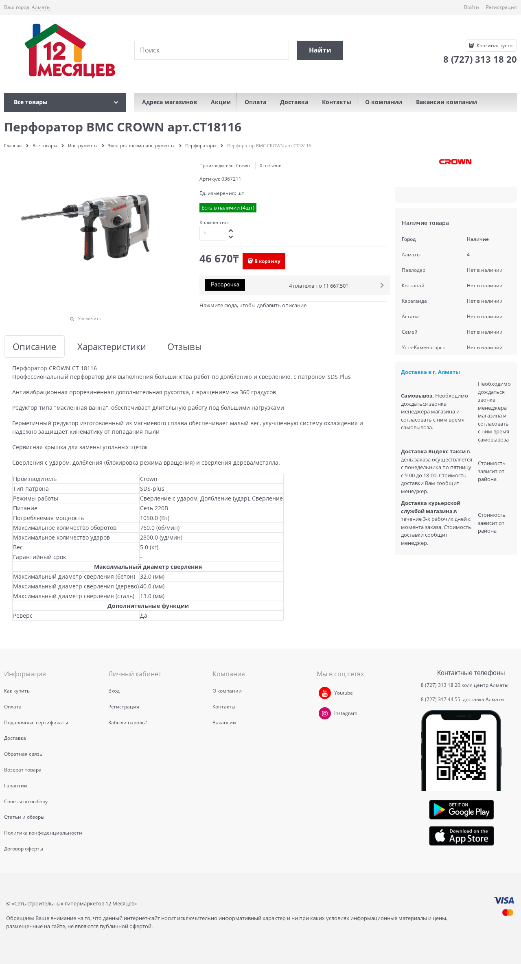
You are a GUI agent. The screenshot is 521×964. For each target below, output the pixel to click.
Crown (243, 165)
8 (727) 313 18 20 (440, 685)
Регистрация (501, 7)
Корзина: (493, 45)
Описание (34, 346)
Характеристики (111, 346)
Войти (471, 7)
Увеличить (89, 318)
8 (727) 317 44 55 (441, 699)
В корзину (267, 261)
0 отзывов (270, 165)
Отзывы (184, 346)
